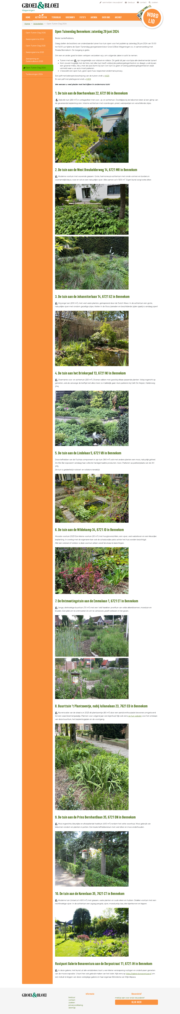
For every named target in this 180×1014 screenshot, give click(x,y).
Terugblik (56, 17)
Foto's (83, 17)
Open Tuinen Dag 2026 (36, 33)
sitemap (72, 1008)
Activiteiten (41, 17)
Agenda (94, 17)
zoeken (72, 1002)
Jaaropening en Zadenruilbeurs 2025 (34, 60)
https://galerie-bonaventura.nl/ (138, 974)
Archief (118, 17)
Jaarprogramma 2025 (35, 52)
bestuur (72, 997)
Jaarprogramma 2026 (35, 39)
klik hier (137, 1002)
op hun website (135, 716)
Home (28, 17)
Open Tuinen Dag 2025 (35, 46)
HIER (107, 76)
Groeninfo (70, 17)
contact (72, 1000)
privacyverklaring (76, 1005)
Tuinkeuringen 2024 (34, 74)
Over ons (106, 17)
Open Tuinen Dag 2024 (36, 68)
